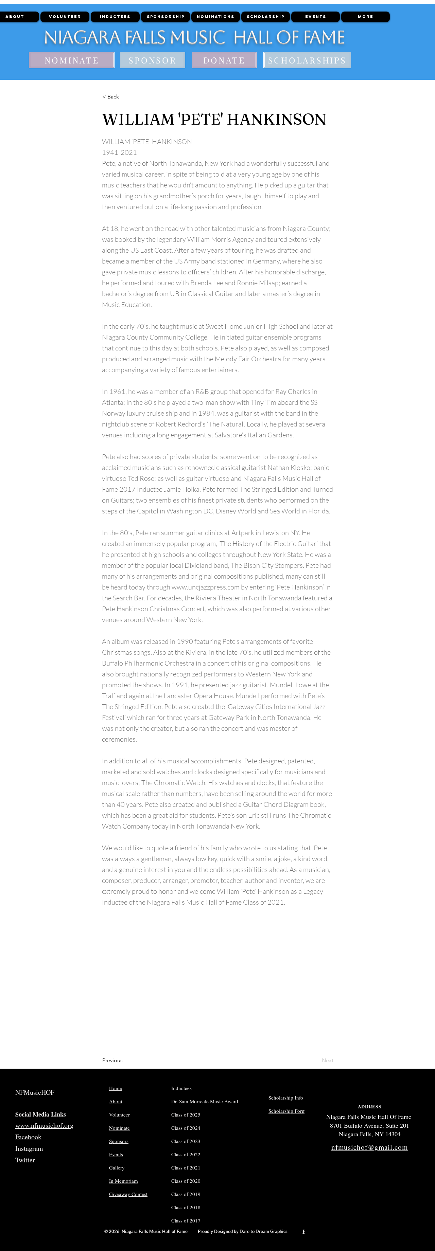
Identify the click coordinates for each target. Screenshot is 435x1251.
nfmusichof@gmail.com (369, 1147)
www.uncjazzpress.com (206, 587)
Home (115, 1088)
